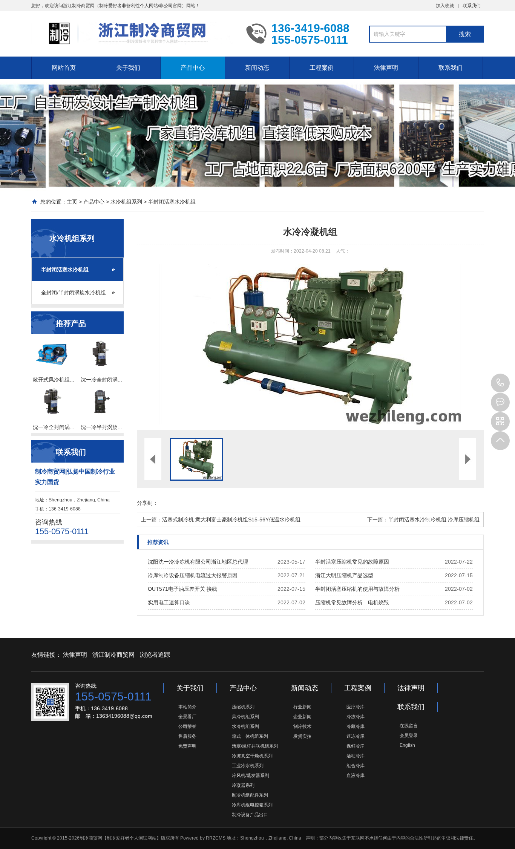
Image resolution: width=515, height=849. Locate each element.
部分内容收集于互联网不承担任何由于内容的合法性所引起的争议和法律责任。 (398, 838)
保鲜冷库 (355, 746)
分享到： (147, 503)
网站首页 (64, 67)
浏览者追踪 (155, 654)
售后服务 (187, 736)
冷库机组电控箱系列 (252, 805)
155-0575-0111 (500, 383)
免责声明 (187, 746)
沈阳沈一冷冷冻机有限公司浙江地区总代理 (198, 562)
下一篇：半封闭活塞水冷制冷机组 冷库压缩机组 (423, 519)
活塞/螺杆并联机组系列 (255, 746)
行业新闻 (302, 707)
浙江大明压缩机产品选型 (344, 575)
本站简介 (187, 707)
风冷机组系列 (245, 716)
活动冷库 (355, 756)
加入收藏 (445, 5)
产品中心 (193, 67)
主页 (72, 202)
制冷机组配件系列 (250, 795)
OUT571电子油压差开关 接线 (182, 589)
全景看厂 (187, 716)
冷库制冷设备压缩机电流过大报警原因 (193, 575)
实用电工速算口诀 (169, 602)
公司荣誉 (187, 726)
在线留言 (409, 725)
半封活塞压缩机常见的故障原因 (352, 562)
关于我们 (128, 67)
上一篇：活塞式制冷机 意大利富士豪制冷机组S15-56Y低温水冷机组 (220, 519)
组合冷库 (355, 765)
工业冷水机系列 (248, 765)
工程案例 (322, 67)
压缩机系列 (243, 707)
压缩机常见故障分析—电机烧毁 (352, 602)
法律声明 (386, 67)
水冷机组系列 (126, 202)
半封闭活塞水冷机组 (172, 202)
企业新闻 (302, 716)
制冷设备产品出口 (250, 814)
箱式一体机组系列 (250, 736)
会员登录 (409, 735)
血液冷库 (355, 775)
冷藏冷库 (355, 726)
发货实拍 (302, 736)
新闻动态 (257, 67)
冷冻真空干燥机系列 (252, 756)
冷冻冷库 (355, 716)
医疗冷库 (355, 707)
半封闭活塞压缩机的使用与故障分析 (357, 589)
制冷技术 (302, 726)
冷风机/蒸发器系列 (250, 775)
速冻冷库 (355, 736)
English (407, 745)
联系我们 (472, 5)
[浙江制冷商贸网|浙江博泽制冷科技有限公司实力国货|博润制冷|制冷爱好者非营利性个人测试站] (133, 33)
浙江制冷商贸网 (113, 654)
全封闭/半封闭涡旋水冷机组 (73, 293)
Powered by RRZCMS (202, 838)
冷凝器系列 (243, 785)
